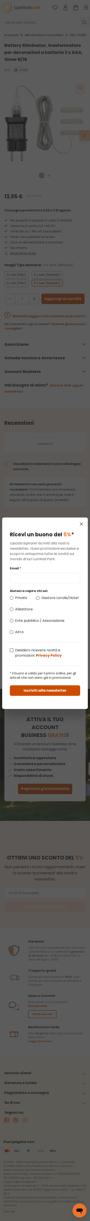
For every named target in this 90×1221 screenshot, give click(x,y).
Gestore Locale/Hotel (59, 597)
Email (15, 568)
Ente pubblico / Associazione (39, 620)
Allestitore (24, 609)
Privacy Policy (49, 655)
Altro (19, 631)
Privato (21, 597)
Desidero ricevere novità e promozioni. (38, 653)
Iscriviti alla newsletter (45, 690)
